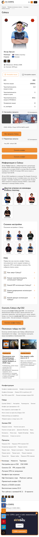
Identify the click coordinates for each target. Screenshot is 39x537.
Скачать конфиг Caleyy (13, 323)
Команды (26, 7)
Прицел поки (6, 450)
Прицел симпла (22, 447)
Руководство (6, 353)
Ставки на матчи (15, 436)
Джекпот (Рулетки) (22, 430)
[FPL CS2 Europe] (32, 20)
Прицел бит (5, 456)
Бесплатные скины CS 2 (11, 488)
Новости (14, 461)
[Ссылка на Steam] (5, 61)
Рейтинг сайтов (26, 478)
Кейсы (32, 433)
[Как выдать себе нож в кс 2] (28, 344)
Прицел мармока (27, 453)
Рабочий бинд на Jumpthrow (10, 416)
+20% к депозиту (19, 531)
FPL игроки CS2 (19, 468)
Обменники (5, 436)
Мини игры (13, 433)
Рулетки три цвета (19, 427)
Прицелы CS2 (6, 444)
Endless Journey (6, 8)
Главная (4, 7)
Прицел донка (6, 453)
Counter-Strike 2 (25, 353)
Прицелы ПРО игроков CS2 (20, 444)
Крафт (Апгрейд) (23, 433)
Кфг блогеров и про (10, 478)
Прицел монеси (29, 450)
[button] (34, 119)
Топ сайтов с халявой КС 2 (12, 492)
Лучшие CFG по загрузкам (12, 471)
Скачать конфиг (19, 150)
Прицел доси (16, 453)
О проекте (29, 492)
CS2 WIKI (24, 464)
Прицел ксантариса (17, 450)
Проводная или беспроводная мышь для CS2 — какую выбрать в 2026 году (9, 360)
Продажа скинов (7, 427)
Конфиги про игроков (10, 474)
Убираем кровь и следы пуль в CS (12, 419)
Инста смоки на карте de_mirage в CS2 (13, 413)
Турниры (23, 461)
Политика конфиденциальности (11, 510)
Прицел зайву (15, 456)
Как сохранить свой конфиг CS (11, 410)
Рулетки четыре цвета (8, 430)
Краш (31, 430)
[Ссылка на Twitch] (8, 61)
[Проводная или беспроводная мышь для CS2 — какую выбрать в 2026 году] (10, 344)
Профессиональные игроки (15, 7)
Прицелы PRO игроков (28, 456)
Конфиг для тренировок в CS (10, 406)
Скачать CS (6, 468)
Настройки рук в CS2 (10, 464)
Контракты (5, 433)
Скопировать (33, 112)
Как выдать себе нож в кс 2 (27, 357)
